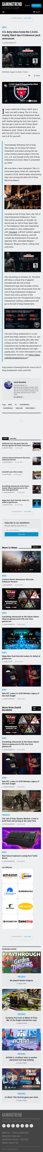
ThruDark (13, 232)
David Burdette (10, 43)
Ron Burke (7, 474)
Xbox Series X (30, 408)
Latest (5, 438)
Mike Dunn (22, 983)
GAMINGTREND (12, 1149)
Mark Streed (8, 448)
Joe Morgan (8, 462)
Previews (6, 814)
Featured (13, 438)
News (4, 27)
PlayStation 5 (8, 408)
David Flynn (8, 505)
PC (16, 404)
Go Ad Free (27, 18)
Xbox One (19, 408)
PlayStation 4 (24, 404)
